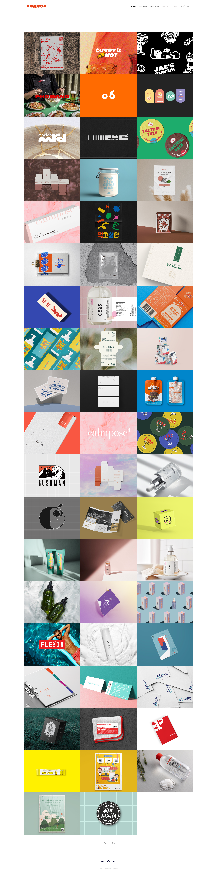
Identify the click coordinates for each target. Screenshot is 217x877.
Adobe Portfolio (112, 868)
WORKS (133, 6)
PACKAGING (154, 6)
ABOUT (165, 6)
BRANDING (143, 6)
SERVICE (174, 6)
